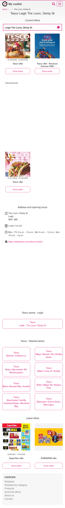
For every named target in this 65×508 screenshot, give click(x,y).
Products (9, 488)
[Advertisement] (32, 116)
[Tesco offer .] (47, 46)
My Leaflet (15, 4)
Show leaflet (18, 71)
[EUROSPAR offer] (49, 437)
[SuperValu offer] (16, 437)
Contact (9, 498)
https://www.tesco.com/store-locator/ (25, 241)
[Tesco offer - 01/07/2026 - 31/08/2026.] (17, 164)
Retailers (9, 481)
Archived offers (13, 492)
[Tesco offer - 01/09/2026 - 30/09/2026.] (17, 46)
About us (9, 495)
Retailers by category (16, 485)
